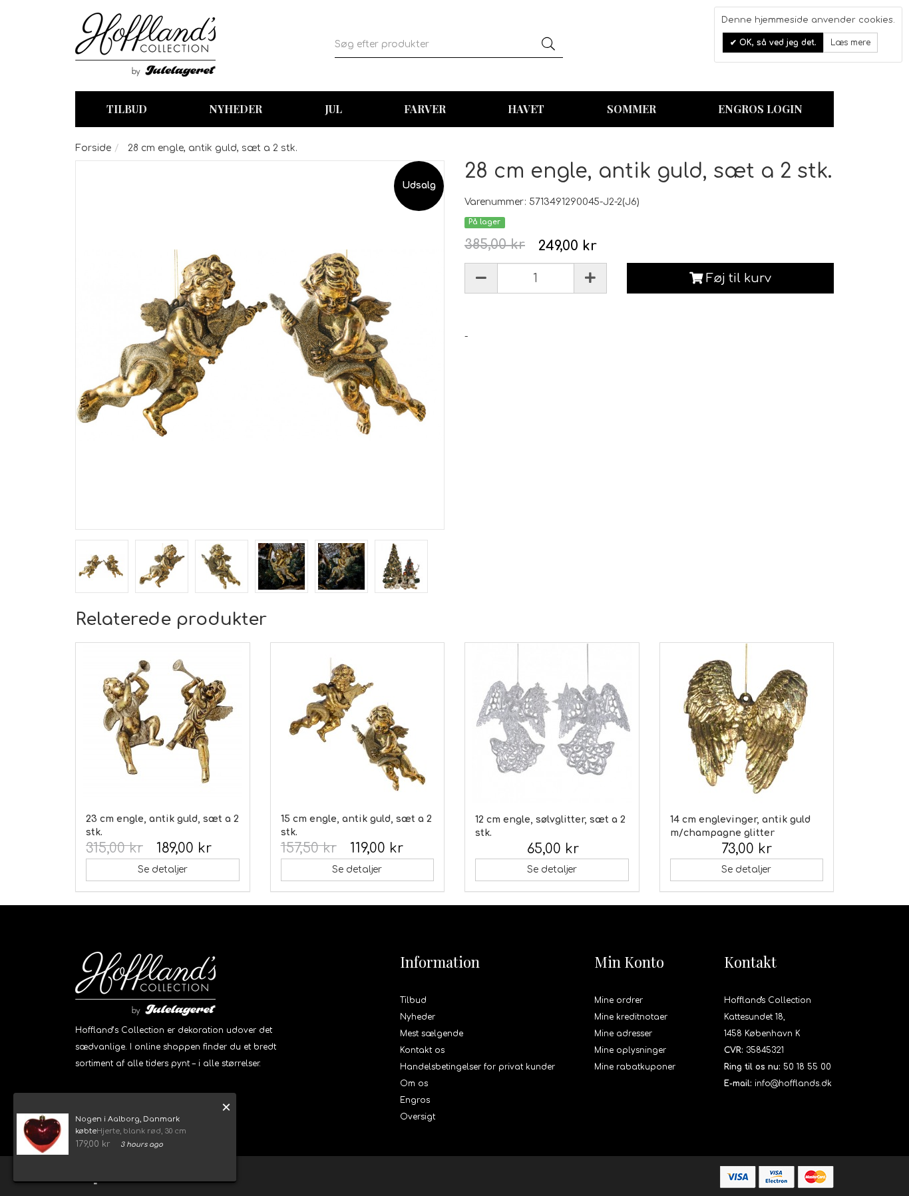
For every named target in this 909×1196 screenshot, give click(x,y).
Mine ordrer (618, 1000)
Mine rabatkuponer (634, 1067)
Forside (93, 148)
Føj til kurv (737, 278)
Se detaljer (163, 870)
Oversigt (417, 1116)
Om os (414, 1083)
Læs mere (850, 42)
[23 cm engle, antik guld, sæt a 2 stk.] (163, 723)
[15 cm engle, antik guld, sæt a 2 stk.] (358, 723)
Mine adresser (623, 1033)
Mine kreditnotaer (630, 1017)
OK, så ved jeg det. (777, 42)
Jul (333, 109)
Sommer (631, 109)
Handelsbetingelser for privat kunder (477, 1067)
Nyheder (235, 109)
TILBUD (126, 109)
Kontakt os (422, 1050)
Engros (415, 1100)
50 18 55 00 (807, 1067)
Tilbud (413, 1000)
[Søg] (548, 44)
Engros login (760, 109)
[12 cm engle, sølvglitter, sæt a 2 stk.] (552, 723)
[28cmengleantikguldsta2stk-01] (101, 566)
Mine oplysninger (630, 1050)
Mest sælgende (431, 1033)
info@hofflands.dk (793, 1083)
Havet (526, 109)
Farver (425, 109)
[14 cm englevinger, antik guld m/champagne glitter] (747, 723)
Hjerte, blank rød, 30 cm (141, 1131)
